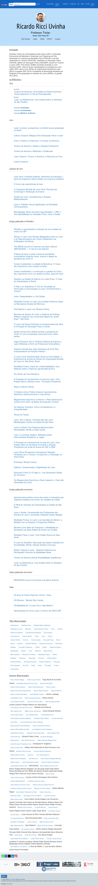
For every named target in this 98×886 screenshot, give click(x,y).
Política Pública (51, 658)
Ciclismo (60, 629)
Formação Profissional (25, 647)
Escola (13, 643)
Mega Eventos (48, 651)
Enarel (58, 640)
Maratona (38, 651)
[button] (2, 856)
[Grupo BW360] (23, 864)
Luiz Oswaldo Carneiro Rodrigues (42, 729)
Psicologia (57, 662)
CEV (3, 876)
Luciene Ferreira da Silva (34, 702)
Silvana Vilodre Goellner (41, 691)
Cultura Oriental (15, 640)
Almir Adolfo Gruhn (16, 711)
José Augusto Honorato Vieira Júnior (22, 707)
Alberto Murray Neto (17, 799)
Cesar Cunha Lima (45, 792)
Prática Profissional (45, 662)
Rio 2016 (25, 665)
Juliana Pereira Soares (17, 777)
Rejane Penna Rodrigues (18, 758)
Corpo (37, 636)
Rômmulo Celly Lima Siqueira (50, 762)
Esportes (20, 643)
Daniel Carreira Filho (17, 747)
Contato (88, 4)
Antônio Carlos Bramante (35, 687)
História (23, 651)
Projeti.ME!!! (9, 884)
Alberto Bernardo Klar (17, 825)
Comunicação (48, 633)
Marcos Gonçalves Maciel (32, 698)
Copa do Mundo (27, 636)
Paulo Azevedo (53, 807)
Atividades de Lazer (16, 629)
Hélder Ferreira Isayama (18, 687)
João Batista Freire (16, 698)
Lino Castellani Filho (32, 715)
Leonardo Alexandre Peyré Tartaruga (31, 722)
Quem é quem (57, 4)
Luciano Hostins (32, 822)
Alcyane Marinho (56, 691)
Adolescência (15, 625)
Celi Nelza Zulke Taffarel (41, 718)
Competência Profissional (33, 633)
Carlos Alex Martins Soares (30, 762)
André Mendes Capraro (37, 694)
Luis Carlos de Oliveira (27, 829)
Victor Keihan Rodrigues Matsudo (51, 758)
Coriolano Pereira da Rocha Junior (21, 788)
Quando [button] (21, 108)
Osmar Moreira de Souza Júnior (20, 785)
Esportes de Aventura (46, 643)
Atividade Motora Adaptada (42, 625)
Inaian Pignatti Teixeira (17, 702)
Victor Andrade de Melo (52, 702)
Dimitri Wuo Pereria (31, 835)
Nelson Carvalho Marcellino (19, 694)
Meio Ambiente (15, 654)
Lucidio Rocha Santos (37, 838)
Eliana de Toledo (16, 796)
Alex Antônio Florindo (28, 740)
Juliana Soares (49, 774)
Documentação (36, 640)
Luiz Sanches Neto (57, 718)
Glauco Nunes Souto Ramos (41, 726)
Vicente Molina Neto (53, 733)
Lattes (35, 39)
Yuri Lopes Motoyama (17, 818)
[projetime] (48, 864)
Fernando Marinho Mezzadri (42, 751)
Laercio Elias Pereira (17, 715)
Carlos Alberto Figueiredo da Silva (26, 792)
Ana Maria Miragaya (46, 737)
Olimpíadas (32, 658)
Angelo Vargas (15, 762)
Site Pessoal (25, 39)
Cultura (50, 636)
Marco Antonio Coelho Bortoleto (20, 726)
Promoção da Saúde (30, 662)
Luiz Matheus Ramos (54, 811)
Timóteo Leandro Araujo (54, 838)
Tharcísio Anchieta (50, 796)
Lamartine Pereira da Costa (36, 781)
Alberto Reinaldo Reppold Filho (47, 740)
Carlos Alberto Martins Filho (19, 766)
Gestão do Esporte (55, 647)
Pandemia (41, 658)
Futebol (37, 647)
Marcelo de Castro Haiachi (42, 788)
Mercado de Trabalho (29, 654)
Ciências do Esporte (17, 633)
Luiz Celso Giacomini (42, 755)
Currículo (26, 640)
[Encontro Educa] (48, 869)
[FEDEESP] (88, 864)
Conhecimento (15, 636)
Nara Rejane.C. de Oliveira (19, 846)
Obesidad (13, 658)
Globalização (14, 651)
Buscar (38, 4)
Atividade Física (26, 625)
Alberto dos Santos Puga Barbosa (21, 691)
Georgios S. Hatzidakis (17, 822)
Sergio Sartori (15, 740)
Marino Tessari (50, 687)
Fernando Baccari (40, 807)
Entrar (11, 4)
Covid (43, 636)
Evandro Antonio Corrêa (23, 751)
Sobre (82, 4)
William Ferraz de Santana (33, 711)
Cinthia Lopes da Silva (34, 680)
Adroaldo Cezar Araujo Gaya (35, 733)
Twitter (42, 39)
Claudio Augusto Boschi (18, 781)
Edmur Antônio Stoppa (17, 680)
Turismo (56, 665)
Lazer (30, 651)
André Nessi (18, 835)
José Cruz (30, 755)
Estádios (13, 647)
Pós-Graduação (15, 665)
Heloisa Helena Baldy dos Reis (20, 729)
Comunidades (50, 4)
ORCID (49, 39)
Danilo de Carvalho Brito (51, 818)
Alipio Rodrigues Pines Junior (49, 766)
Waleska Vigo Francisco (25, 807)
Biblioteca (65, 4)
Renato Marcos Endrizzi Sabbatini (21, 718)
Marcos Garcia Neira (46, 683)
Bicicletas (28, 629)
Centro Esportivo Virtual (41, 629)
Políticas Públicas (16, 662)
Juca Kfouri (14, 722)
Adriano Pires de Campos (45, 825)
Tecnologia (47, 665)
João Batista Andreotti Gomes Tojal (26, 683)
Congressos (73, 4)
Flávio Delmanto (15, 737)
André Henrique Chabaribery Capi (21, 744)
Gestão (44, 647)
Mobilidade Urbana (44, 654)
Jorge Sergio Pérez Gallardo (19, 838)
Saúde (33, 665)
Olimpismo (22, 658)
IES (78, 4)
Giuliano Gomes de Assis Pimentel (43, 785)
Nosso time (93, 4)
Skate (40, 665)
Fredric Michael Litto (47, 715)
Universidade (14, 669)
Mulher (55, 654)
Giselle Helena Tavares (18, 755)
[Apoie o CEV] (72, 864)
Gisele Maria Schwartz (17, 733)
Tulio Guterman (33, 758)
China (53, 629)
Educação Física (48, 640)
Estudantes (58, 643)
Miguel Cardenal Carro (46, 822)
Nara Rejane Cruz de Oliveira (32, 796)
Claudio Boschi (15, 814)
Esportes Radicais (31, 643)
